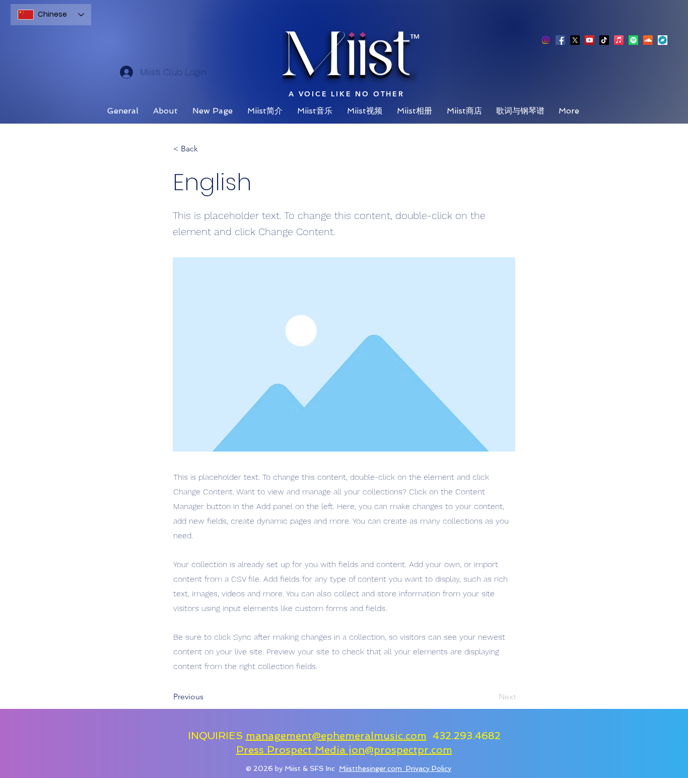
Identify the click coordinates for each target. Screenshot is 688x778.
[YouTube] (589, 40)
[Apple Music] (619, 40)
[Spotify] (633, 40)
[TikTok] (604, 40)
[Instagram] (546, 40)
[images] (662, 40)
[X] (575, 40)
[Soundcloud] (648, 40)
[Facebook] (560, 40)
